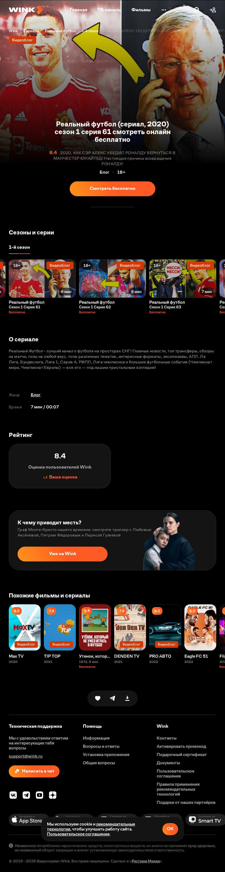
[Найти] (196, 10)
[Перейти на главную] (26, 10)
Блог (36, 394)
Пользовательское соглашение (78, 834)
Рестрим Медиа (146, 861)
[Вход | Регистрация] (213, 10)
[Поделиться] (112, 698)
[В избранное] (97, 698)
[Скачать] (127, 698)
